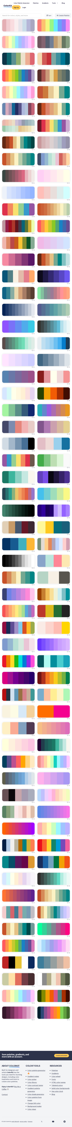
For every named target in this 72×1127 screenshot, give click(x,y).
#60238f (32, 899)
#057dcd (63, 347)
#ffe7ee (53, 180)
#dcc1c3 (47, 146)
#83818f (53, 933)
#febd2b (28, 632)
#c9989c (39, 146)
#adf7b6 (66, 699)
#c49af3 (55, 950)
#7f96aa (50, 364)
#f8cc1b (55, 682)
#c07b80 (58, 414)
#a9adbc (31, 799)
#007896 (62, 63)
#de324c (43, 130)
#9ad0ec (57, 448)
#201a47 (45, 280)
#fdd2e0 (25, 749)
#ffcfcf (64, 548)
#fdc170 (43, 29)
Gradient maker (33, 1076)
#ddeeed (60, 197)
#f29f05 (47, 397)
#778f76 (39, 548)
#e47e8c (26, 280)
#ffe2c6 (60, 799)
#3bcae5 (31, 331)
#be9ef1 (60, 782)
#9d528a (31, 381)
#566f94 (43, 314)
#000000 (31, 448)
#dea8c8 (28, 1017)
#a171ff (51, 648)
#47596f (18, 531)
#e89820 (67, 414)
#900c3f (4, 632)
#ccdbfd (14, 197)
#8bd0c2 (18, 481)
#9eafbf (56, 364)
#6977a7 (11, 381)
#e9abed (47, 782)
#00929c (67, 598)
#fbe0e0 (27, 397)
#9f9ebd (63, 146)
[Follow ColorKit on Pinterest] (64, 1121)
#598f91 (13, 63)
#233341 (8, 699)
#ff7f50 (32, 849)
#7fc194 (11, 414)
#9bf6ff (18, 96)
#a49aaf (24, 799)
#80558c (40, 431)
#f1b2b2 (24, 431)
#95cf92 (55, 130)
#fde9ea (16, 816)
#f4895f (47, 130)
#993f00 (39, 598)
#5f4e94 (12, 632)
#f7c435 (20, 247)
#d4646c (12, 916)
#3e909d (58, 63)
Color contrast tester (35, 1085)
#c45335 (40, 96)
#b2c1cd (59, 146)
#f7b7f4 (63, 950)
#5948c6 (61, 280)
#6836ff (39, 648)
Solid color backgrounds (60, 1088)
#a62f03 (60, 397)
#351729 (4, 1017)
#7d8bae (11, 431)
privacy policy (23, 1121)
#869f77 (8, 816)
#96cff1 (51, 347)
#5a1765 (31, 264)
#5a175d (18, 866)
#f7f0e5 (53, 582)
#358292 (8, 297)
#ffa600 (23, 766)
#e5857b (18, 431)
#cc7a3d (45, 96)
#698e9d (47, 966)
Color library (32, 1082)
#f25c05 (53, 397)
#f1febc (68, 799)
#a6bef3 (47, 950)
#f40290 (61, 715)
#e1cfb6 (5, 531)
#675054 (5, 799)
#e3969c (47, 381)
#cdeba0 (60, 498)
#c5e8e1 (24, 481)
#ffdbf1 (47, 180)
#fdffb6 (11, 96)
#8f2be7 (28, 665)
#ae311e (43, 682)
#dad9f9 (60, 247)
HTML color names (59, 1082)
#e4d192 (66, 431)
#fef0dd (12, 749)
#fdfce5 (14, 715)
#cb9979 (47, 79)
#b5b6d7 (28, 29)
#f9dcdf (12, 29)
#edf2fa (4, 197)
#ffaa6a (31, 280)
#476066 (67, 79)
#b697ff (55, 515)
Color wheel (56, 1076)
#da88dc (23, 598)
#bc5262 (14, 899)
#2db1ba (39, 414)
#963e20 (7, 146)
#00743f (56, 866)
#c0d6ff (57, 548)
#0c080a (11, 799)
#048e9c (53, 665)
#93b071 (18, 63)
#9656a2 (63, 130)
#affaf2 (47, 665)
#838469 (59, 79)
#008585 (67, 96)
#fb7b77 (39, 29)
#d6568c (55, 1000)
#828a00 (43, 1000)
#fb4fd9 (32, 665)
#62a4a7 (55, 314)
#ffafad (4, 1000)
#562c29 (39, 79)
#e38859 (50, 548)
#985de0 (49, 414)
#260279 (39, 515)
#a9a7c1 (32, 29)
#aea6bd (53, 548)
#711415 (39, 682)
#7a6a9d (18, 381)
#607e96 (45, 364)
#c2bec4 (32, 916)
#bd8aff (55, 648)
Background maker (34, 1106)
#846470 (43, 46)
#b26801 (20, 849)
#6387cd (44, 414)
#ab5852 (43, 79)
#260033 (39, 749)
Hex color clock (57, 1091)
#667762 (63, 46)
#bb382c (41, 615)
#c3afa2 (60, 966)
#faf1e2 (15, 280)
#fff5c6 (64, 799)
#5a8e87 (18, 414)
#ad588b (58, 933)
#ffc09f (47, 699)
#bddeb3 (53, 464)
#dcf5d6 (60, 464)
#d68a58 (8, 163)
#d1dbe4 (5, 448)
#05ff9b (39, 933)
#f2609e (67, 849)
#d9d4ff (25, 364)
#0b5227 (28, 247)
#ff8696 (57, 565)
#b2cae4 (8, 849)
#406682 (40, 364)
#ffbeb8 (40, 197)
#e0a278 (51, 113)
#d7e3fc (9, 197)
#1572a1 (65, 448)
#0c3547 (4, 63)
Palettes (36, 3)
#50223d (8, 1017)
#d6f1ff (39, 950)
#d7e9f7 (22, 715)
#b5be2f (59, 682)
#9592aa (67, 146)
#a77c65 (24, 297)
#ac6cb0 (53, 414)
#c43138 (49, 63)
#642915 (39, 113)
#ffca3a (46, 230)
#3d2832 (31, 531)
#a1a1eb (51, 950)
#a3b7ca (11, 448)
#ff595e (39, 230)
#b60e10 (4, 699)
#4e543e (67, 983)
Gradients (45, 3)
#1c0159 (47, 515)
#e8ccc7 (31, 431)
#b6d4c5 (42, 582)
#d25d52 (11, 899)
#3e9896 (32, 699)
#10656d (9, 63)
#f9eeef (16, 29)
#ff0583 (67, 933)
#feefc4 (6, 732)
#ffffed (53, 381)
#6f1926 (39, 130)
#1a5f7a (65, 531)
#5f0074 (21, 682)
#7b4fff (43, 648)
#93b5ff (32, 197)
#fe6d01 (45, 715)
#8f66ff (47, 648)
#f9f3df (6, 715)
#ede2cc (23, 63)
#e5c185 (55, 113)
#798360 (62, 983)
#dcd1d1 (51, 146)
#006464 (29, 146)
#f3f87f (47, 29)
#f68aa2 (5, 264)
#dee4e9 (67, 364)
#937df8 (63, 29)
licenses (30, 1121)
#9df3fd (20, 1000)
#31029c (43, 515)
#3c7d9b (40, 966)
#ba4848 (12, 247)
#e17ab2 (62, 732)
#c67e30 (43, 598)
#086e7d (57, 531)
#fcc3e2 (31, 749)
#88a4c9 (41, 565)
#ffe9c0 (32, 766)
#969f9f (53, 966)
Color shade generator (35, 1094)
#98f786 (51, 29)
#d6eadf (53, 163)
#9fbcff (27, 197)
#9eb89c (12, 816)
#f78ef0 (67, 29)
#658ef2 (18, 331)
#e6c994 (50, 96)
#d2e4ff (66, 247)
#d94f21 (24, 632)
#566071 (47, 46)
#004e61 (67, 63)
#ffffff (24, 966)
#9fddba (53, 498)
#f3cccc (4, 916)
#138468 (53, 849)
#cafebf (16, 1000)
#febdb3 (57, 632)
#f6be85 (39, 732)
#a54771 (18, 899)
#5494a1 (51, 314)
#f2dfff (11, 364)
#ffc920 (49, 531)
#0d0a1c (40, 280)
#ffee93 (53, 699)
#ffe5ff (5, 364)
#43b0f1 (59, 347)
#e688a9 (58, 732)
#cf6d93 (11, 264)
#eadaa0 (51, 79)
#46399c (56, 280)
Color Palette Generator (22, 3)
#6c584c (32, 464)
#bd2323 (5, 966)
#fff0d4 (23, 397)
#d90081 (4, 682)
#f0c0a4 (66, 966)
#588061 (4, 816)
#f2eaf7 (28, 883)
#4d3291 (67, 481)
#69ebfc (55, 29)
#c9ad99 (28, 699)
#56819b (47, 314)
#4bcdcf (60, 665)
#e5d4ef (32, 397)
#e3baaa (21, 280)
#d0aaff (63, 648)
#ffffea (13, 397)
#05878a (5, 866)
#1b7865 (5, 481)
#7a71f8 (11, 331)
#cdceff (31, 364)
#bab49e (16, 849)
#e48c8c (20, 916)
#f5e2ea (31, 648)
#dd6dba (67, 732)
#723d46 (24, 983)
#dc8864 (8, 247)
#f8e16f (51, 130)
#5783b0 (5, 381)
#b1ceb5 (67, 314)
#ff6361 (18, 766)
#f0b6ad (4, 247)
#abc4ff (23, 197)
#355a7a (24, 414)
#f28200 (8, 665)
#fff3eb (60, 180)
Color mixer (31, 1109)
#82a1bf (22, 732)
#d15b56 (44, 63)
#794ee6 (45, 481)
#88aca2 (12, 297)
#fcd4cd (49, 632)
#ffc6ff (29, 96)
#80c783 (47, 464)
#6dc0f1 (55, 347)
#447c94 (16, 916)
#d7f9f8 (9, 397)
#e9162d (4, 665)
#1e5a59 (46, 749)
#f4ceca (47, 197)
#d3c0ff (59, 515)
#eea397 (48, 732)
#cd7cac (24, 1017)
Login (24, 7)
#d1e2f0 (12, 699)
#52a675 (57, 230)
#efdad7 (49, 448)
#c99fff (59, 648)
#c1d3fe (18, 197)
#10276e (31, 414)
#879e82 (67, 46)
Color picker (31, 1079)
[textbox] (21, 15)
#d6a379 (20, 297)
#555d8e (39, 314)
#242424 (65, 615)
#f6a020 (51, 682)
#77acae (24, 916)
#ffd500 (65, 632)
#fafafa (66, 464)
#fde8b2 (65, 565)
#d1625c (60, 163)
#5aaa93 (48, 933)
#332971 (50, 280)
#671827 (24, 531)
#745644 (28, 297)
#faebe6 (41, 632)
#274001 (40, 397)
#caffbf (14, 96)
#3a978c (28, 163)
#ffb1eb (40, 782)
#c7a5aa (18, 799)
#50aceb (24, 331)
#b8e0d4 (50, 163)
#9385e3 (13, 598)
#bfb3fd (28, 1000)
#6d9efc (59, 29)
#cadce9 (24, 29)
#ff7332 (3, 899)
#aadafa (43, 950)
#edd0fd (46, 799)
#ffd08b (46, 548)
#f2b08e (44, 732)
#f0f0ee (12, 849)
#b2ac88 (49, 983)
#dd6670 (32, 63)
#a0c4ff (21, 96)
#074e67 (11, 866)
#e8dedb (53, 197)
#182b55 (8, 632)
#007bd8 (24, 665)
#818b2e (24, 247)
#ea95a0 (53, 732)
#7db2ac (59, 314)
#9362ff (63, 515)
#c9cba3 (5, 983)
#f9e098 (51, 598)
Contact (5, 1094)
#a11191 (10, 682)
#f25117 (67, 866)
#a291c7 (16, 632)
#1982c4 (60, 230)
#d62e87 (63, 933)
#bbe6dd (49, 565)
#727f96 (51, 46)
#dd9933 (31, 866)
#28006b (31, 682)
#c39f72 (55, 46)
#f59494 (66, 381)
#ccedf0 (59, 598)
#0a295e (31, 966)
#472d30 (31, 983)
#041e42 (4, 849)
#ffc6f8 (50, 799)
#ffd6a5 (7, 96)
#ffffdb (5, 749)
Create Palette (63, 15)
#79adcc (40, 699)
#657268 (63, 79)
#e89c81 (64, 163)
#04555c (40, 665)
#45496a (5, 431)
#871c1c (40, 381)
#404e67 (39, 163)
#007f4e (67, 682)
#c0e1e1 (67, 264)
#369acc (59, 130)
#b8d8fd (39, 799)
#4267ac (64, 230)
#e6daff (18, 364)
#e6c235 (18, 966)
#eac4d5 (57, 163)
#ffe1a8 (11, 983)
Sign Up (16, 7)
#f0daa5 (50, 899)
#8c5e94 (24, 381)
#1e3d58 (67, 347)
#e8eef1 (39, 347)
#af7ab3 (47, 431)
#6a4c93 (68, 230)
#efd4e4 (32, 1017)
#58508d (9, 766)
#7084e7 (9, 598)
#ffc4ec (32, 598)
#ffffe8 (66, 180)
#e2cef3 (53, 247)
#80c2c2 (63, 264)
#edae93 (27, 63)
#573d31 (32, 297)
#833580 (25, 899)
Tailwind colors (57, 1085)
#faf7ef (31, 481)
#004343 (32, 146)
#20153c (56, 481)
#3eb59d (11, 481)
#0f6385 (4, 297)
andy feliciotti (15, 1121)
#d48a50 (63, 414)
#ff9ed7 (32, 96)
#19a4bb (66, 665)
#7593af (18, 448)
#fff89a (41, 531)
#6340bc (40, 481)
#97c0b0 (63, 314)
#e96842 (7, 899)
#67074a (24, 866)
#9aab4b (32, 632)
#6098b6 (16, 699)
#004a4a (28, 933)
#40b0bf (22, 548)
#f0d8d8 (60, 381)
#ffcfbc (57, 799)
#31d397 (44, 933)
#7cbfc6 (63, 598)
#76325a (12, 1017)
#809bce (42, 163)
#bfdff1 (43, 347)
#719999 (32, 933)
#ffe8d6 (28, 816)
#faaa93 (14, 732)
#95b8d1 (46, 163)
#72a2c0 (50, 866)
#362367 (61, 481)
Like (32, 32)
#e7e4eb (20, 29)
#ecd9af (16, 297)
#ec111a (39, 849)
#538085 (10, 280)
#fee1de (18, 749)
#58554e (64, 582)
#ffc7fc (32, 1000)
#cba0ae (53, 431)
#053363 (6, 548)
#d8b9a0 (60, 431)
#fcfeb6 (12, 1000)
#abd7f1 (47, 347)
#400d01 (66, 397)
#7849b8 (62, 849)
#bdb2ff (25, 96)
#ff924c (42, 230)
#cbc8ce (55, 146)
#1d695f (50, 749)
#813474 (24, 264)
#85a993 (32, 247)
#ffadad (4, 96)
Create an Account (61, 1055)
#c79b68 (11, 531)
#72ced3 (47, 498)
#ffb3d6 (53, 799)
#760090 (15, 682)
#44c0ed (40, 498)
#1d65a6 (45, 866)
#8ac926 (53, 230)
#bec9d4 (61, 364)
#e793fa (59, 950)
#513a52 (30, 732)
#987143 (20, 699)
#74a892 (61, 96)
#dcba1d (49, 615)
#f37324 (47, 682)
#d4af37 (28, 849)
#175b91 (14, 548)
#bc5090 (13, 766)
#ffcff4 (40, 180)
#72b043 (63, 682)
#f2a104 (61, 866)
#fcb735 (30, 548)
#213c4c (42, 749)
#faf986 (66, 498)
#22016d (51, 515)
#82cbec (20, 632)
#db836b (47, 113)
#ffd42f (49, 849)
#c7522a (43, 113)
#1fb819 (16, 665)
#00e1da (20, 665)
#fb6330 (44, 849)
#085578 (4, 280)
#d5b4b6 (43, 146)
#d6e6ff (4, 397)
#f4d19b (30, 715)
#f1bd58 (47, 598)
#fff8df (18, 397)
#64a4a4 (8, 916)
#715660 (39, 46)
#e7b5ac (24, 816)
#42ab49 (40, 464)
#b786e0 (18, 598)
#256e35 (57, 615)
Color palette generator (36, 1070)
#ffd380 (27, 766)
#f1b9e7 (40, 247)
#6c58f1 (67, 280)
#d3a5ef (53, 782)
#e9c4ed (47, 247)
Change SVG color (33, 1103)
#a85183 (18, 264)
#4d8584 (59, 1000)
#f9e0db (20, 816)
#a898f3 (66, 782)
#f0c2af (58, 983)
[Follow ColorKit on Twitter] (42, 1121)
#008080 (24, 849)
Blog (63, 3)
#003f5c (4, 766)
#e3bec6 (41, 448)
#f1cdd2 (8, 29)
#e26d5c (18, 983)
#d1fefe (66, 197)
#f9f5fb (32, 883)
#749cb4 (28, 916)
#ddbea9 (32, 816)
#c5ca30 (50, 230)
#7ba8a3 (53, 63)
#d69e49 (55, 79)
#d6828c (24, 699)
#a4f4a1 (5, 414)
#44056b (26, 682)
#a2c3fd (24, 1000)
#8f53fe (5, 331)
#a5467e (16, 1017)
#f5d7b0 (39, 63)
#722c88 (29, 899)
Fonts (54, 1079)
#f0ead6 (53, 983)
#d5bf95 (59, 46)
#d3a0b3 (68, 548)
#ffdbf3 (67, 950)
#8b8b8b (44, 983)
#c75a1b (16, 247)
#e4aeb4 (4, 29)
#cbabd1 (68, 130)
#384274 (4, 598)
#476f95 (24, 448)
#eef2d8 (55, 598)
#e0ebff (60, 548)
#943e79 (21, 899)
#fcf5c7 (60, 699)
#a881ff (67, 515)
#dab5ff (67, 648)
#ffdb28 (12, 665)
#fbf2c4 (56, 96)
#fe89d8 (27, 598)
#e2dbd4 (43, 548)
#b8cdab (20, 163)
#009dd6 (58, 849)
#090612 (50, 481)
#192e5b (40, 866)
